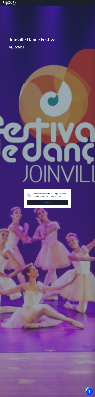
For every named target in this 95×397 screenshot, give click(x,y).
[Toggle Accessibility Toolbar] (89, 391)
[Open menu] (89, 3)
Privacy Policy (59, 196)
